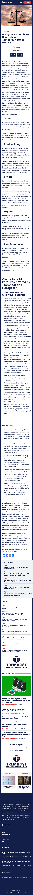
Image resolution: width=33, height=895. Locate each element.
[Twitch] (18, 892)
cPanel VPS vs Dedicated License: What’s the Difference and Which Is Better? (14, 650)
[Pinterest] (18, 55)
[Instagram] (11, 892)
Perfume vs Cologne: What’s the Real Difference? (14, 725)
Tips (5, 565)
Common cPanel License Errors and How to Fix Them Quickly (17, 587)
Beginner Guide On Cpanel (8, 787)
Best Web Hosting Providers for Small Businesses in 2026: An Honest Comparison (16, 700)
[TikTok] (14, 892)
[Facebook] (11, 55)
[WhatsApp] (21, 55)
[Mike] (14, 47)
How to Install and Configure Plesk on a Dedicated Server (16, 567)
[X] (14, 55)
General (6, 571)
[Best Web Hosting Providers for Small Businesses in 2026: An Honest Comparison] (16, 686)
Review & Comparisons (10, 29)
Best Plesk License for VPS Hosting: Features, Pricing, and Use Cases (18, 581)
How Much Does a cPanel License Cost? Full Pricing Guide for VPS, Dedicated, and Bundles (16, 638)
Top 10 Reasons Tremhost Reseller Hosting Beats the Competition (13, 710)
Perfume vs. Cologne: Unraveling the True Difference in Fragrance (16, 718)
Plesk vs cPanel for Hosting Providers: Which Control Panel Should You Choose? (17, 574)
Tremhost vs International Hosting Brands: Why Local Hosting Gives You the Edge (16, 734)
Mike (18, 47)
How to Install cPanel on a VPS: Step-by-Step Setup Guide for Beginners (18, 594)
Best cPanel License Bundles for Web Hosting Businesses (14, 644)
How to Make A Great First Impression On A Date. (25, 787)
